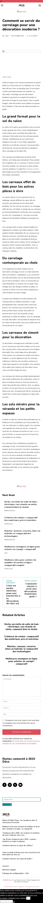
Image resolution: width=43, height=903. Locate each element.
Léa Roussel (8, 524)
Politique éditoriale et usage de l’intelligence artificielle (21, 886)
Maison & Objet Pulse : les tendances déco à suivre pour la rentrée (19, 821)
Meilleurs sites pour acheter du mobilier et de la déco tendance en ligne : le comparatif (21, 827)
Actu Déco (33, 36)
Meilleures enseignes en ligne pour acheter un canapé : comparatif (22, 548)
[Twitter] (17, 41)
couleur (36, 431)
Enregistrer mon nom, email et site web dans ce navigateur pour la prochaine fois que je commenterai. (20, 723)
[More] (34, 41)
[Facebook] (12, 41)
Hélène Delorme (9, 510)
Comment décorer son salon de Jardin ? (17, 859)
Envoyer (6, 804)
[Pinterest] (23, 41)
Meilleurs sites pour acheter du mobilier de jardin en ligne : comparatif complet (20, 562)
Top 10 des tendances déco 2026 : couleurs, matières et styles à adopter (19, 840)
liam (6, 36)
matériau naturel (32, 169)
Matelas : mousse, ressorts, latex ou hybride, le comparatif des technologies (22, 533)
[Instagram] (10, 785)
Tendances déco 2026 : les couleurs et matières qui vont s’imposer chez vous (21, 834)
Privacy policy (6, 901)
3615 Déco (8, 880)
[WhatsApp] (28, 41)
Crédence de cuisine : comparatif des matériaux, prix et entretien (20, 519)
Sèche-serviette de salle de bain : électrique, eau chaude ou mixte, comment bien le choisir (21, 504)
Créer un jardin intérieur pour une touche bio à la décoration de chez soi (13, 594)
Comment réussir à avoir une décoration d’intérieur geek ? (30, 590)
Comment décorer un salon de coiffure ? (17, 845)
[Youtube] (20, 785)
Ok (28, 898)
